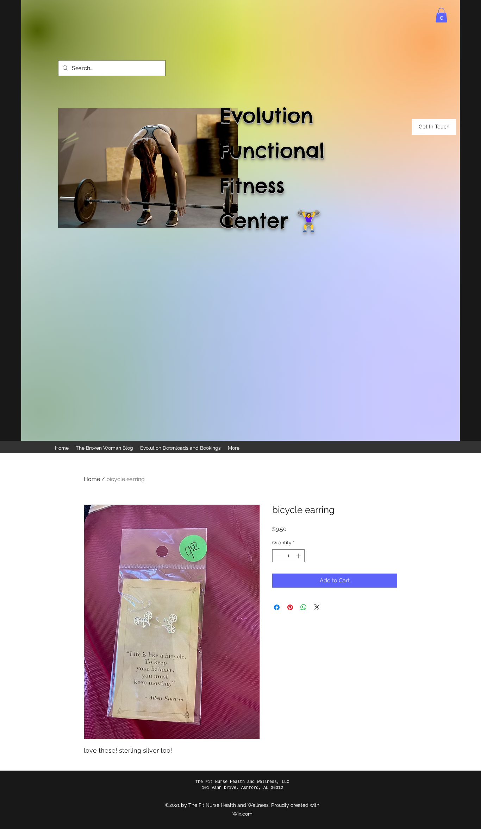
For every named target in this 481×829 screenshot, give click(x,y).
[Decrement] (277, 556)
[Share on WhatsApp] (303, 607)
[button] (441, 15)
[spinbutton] (288, 556)
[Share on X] (317, 607)
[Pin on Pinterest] (290, 607)
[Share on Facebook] (277, 607)
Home (92, 479)
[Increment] (299, 556)
